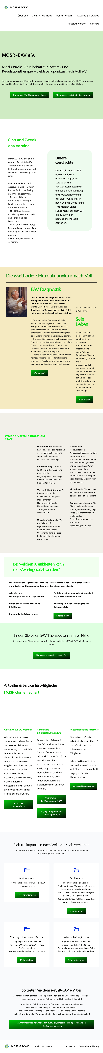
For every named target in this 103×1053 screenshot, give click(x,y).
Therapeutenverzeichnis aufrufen (51, 655)
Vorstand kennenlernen (83, 786)
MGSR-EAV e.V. (19, 7)
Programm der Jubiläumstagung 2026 (51, 799)
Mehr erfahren (76, 911)
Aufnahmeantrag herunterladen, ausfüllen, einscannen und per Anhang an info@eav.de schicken (51, 1024)
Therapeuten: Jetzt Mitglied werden (73, 95)
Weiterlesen (39, 373)
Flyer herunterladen (27, 895)
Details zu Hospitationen (18, 804)
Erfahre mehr (62, 615)
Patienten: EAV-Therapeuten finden (29, 95)
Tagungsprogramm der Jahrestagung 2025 (51, 813)
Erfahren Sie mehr (76, 960)
